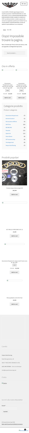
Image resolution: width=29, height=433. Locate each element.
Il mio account (5, 430)
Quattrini (8, 133)
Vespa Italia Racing (11, 145)
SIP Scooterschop (10, 139)
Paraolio (8, 130)
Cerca (14, 430)
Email (4, 405)
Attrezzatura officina (11, 121)
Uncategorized (10, 142)
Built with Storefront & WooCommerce (12, 424)
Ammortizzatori (10, 118)
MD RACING (9, 127)
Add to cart (7, 97)
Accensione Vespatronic (12, 115)
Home (4, 29)
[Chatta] (14, 388)
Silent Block (9, 136)
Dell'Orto (8, 124)
